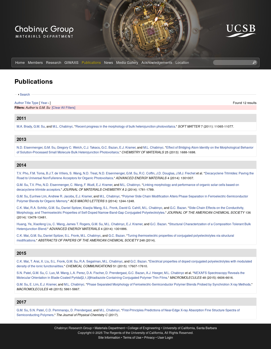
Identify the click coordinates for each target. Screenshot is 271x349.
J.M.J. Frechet (185, 173)
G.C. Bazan (109, 147)
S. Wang (75, 173)
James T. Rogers (78, 224)
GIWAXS (71, 62)
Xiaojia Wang (92, 207)
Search (25, 94)
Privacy (149, 337)
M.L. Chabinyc (63, 126)
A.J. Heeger (154, 272)
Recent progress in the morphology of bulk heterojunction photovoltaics (125, 126)
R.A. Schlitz (38, 207)
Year (44, 102)
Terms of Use (132, 337)
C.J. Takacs (92, 147)
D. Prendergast (116, 272)
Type (35, 102)
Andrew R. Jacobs (61, 196)
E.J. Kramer (127, 147)
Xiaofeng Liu (42, 224)
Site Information (109, 337)
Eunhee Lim (38, 196)
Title (28, 102)
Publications (91, 62)
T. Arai (34, 261)
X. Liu (45, 261)
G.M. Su (39, 126)
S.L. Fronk (110, 207)
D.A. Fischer (95, 272)
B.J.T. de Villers (57, 173)
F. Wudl (89, 184)
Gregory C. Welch (69, 147)
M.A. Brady (24, 126)
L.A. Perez (77, 272)
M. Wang (62, 272)
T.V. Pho (22, 173)
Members (35, 62)
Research (53, 62)
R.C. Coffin (147, 173)
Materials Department (110, 328)
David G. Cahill (129, 207)
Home (20, 62)
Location (182, 62)
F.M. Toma (37, 173)
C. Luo (50, 272)
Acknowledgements (156, 62)
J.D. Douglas (165, 173)
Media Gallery (127, 62)
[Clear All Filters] (63, 107)
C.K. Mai (23, 207)
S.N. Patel (24, 272)
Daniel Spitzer (71, 207)
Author (19, 102)
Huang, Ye (24, 224)
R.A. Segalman (90, 261)
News (108, 62)
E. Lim (34, 284)
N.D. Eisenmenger (29, 147)
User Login (165, 337)
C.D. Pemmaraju (57, 310)
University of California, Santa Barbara (190, 328)
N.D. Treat (90, 173)
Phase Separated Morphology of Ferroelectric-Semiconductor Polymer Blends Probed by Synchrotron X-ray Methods (169, 284)
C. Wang (76, 184)
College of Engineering (144, 328)
